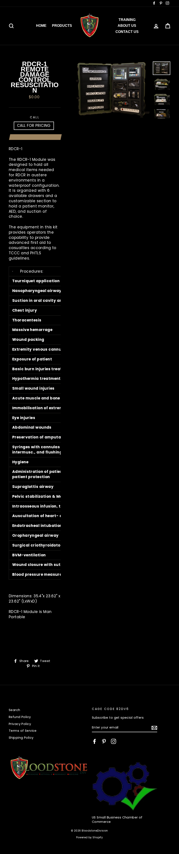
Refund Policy (20, 717)
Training (127, 20)
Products (62, 25)
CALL (34, 117)
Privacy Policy (20, 724)
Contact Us (127, 32)
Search (14, 710)
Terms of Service (23, 730)
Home (41, 25)
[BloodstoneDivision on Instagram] (113, 741)
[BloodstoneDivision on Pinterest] (104, 741)
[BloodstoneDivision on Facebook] (94, 741)
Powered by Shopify (89, 837)
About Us (127, 25)
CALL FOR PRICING (34, 125)
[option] (112, 89)
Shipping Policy (21, 737)
